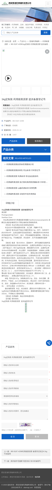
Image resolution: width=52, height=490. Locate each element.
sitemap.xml (28, 487)
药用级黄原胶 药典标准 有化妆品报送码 (22, 176)
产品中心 (23, 41)
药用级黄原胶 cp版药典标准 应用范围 (21, 188)
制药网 (37, 477)
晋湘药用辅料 (34, 41)
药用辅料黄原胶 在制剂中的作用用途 (21, 194)
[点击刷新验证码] (25, 425)
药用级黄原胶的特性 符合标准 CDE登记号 (23, 170)
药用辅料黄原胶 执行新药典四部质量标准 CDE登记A (27, 182)
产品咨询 (13, 141)
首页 (15, 41)
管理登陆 (37, 487)
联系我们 (39, 141)
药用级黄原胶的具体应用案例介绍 (20, 164)
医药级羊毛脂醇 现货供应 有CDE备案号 (26, 461)
